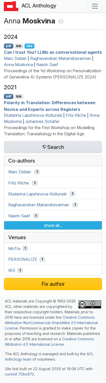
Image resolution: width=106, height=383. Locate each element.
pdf (8, 46)
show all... (53, 225)
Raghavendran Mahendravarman (60, 58)
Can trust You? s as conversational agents (53, 52)
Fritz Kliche (76, 115)
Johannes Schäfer (42, 121)
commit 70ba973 (19, 374)
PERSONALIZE (22, 259)
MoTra (14, 248)
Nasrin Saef (47, 64)
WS (11, 270)
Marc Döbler (15, 58)
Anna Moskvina (18, 64)
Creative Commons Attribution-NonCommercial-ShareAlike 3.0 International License (51, 322)
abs (29, 46)
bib (18, 46)
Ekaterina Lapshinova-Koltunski (33, 115)
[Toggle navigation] (95, 6)
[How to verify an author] (60, 20)
